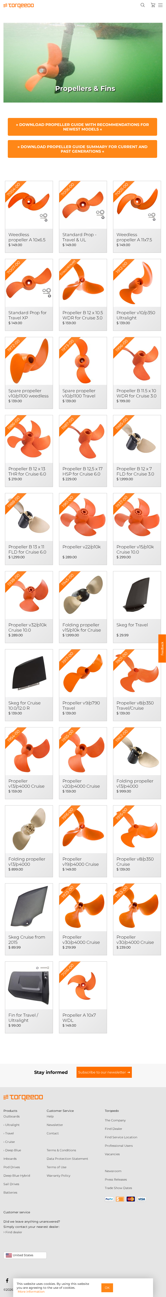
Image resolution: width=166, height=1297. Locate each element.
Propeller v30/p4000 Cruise (81, 939)
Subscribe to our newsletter (102, 1072)
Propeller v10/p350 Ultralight (136, 315)
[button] (162, 648)
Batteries (10, 1192)
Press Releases (116, 1179)
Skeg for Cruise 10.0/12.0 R (24, 705)
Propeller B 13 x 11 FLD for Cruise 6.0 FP (27, 549)
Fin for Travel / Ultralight (23, 1018)
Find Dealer (113, 1129)
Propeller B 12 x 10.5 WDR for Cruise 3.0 (82, 315)
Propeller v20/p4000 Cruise (81, 783)
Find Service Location (121, 1137)
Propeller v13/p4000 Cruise (26, 783)
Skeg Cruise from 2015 (26, 939)
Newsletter (55, 1125)
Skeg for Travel (132, 624)
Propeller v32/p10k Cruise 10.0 (27, 627)
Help (50, 1116)
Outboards (11, 1116)
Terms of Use (56, 1167)
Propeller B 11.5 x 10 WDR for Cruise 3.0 (136, 393)
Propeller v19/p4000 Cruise (80, 861)
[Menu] (160, 5)
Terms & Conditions (61, 1150)
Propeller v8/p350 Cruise (135, 861)
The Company (115, 1120)
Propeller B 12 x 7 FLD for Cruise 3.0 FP (135, 471)
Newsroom (113, 1171)
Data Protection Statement (67, 1159)
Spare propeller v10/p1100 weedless (28, 393)
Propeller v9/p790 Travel (81, 705)
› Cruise (9, 1142)
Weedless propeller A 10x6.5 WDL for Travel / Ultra (26, 237)
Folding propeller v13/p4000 (135, 783)
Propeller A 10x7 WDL (79, 1018)
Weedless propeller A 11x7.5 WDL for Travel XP (136, 237)
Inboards (10, 1159)
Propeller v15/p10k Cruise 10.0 (135, 549)
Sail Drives (11, 1184)
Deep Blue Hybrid (16, 1176)
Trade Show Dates (118, 1188)
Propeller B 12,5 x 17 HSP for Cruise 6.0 (82, 471)
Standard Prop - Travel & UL (79, 237)
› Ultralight (11, 1125)
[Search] (142, 5)
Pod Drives (11, 1167)
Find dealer (12, 1232)
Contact (53, 1133)
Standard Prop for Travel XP (27, 315)
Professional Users (119, 1146)
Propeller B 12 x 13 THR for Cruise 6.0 (27, 471)
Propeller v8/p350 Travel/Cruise (135, 705)
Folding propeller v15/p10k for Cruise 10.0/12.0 (81, 627)
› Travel (8, 1133)
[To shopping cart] (153, 5)
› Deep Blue (12, 1150)
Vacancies (112, 1154)
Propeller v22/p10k (81, 546)
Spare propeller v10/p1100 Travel (79, 393)
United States (22, 1255)
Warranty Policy (58, 1176)
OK (107, 1288)
